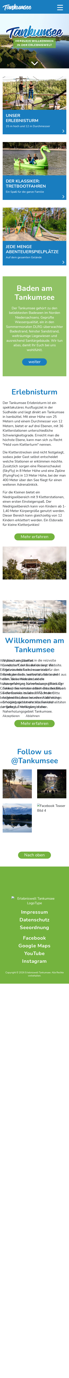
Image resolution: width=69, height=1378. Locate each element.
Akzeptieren (11, 716)
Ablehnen (33, 716)
